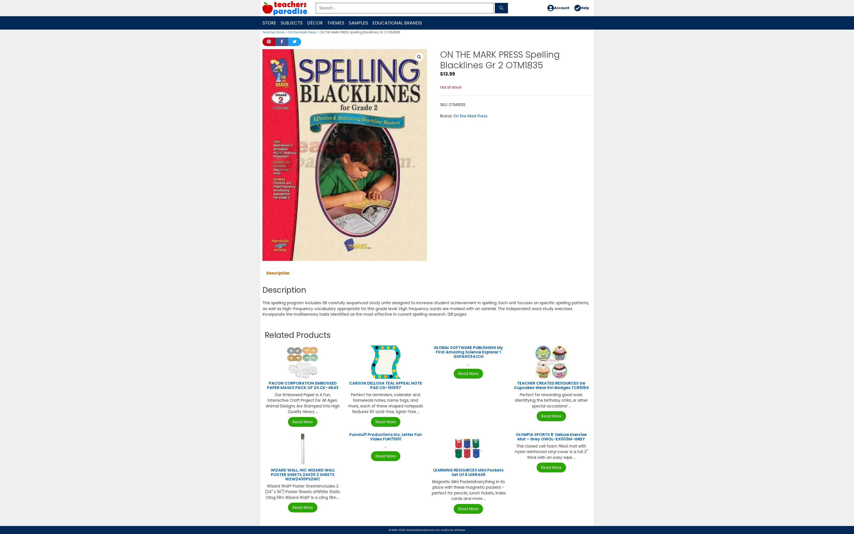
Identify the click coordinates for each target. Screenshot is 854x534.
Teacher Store (273, 32)
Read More (302, 422)
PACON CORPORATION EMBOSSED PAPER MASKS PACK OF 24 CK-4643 (302, 385)
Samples (358, 23)
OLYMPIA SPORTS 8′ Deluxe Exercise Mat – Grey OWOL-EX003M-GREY (551, 437)
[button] (419, 57)
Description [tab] (278, 273)
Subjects (292, 23)
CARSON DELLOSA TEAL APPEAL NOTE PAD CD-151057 (385, 385)
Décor (315, 23)
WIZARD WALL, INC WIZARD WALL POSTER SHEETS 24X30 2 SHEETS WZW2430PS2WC (303, 474)
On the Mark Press (302, 32)
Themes (335, 23)
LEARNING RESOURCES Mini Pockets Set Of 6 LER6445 (468, 472)
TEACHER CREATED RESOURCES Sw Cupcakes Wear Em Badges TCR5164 (551, 385)
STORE (269, 23)
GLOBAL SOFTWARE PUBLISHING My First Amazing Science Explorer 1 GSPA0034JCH (468, 352)
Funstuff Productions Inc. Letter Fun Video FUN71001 (385, 437)
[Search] (501, 8)
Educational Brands (397, 23)
